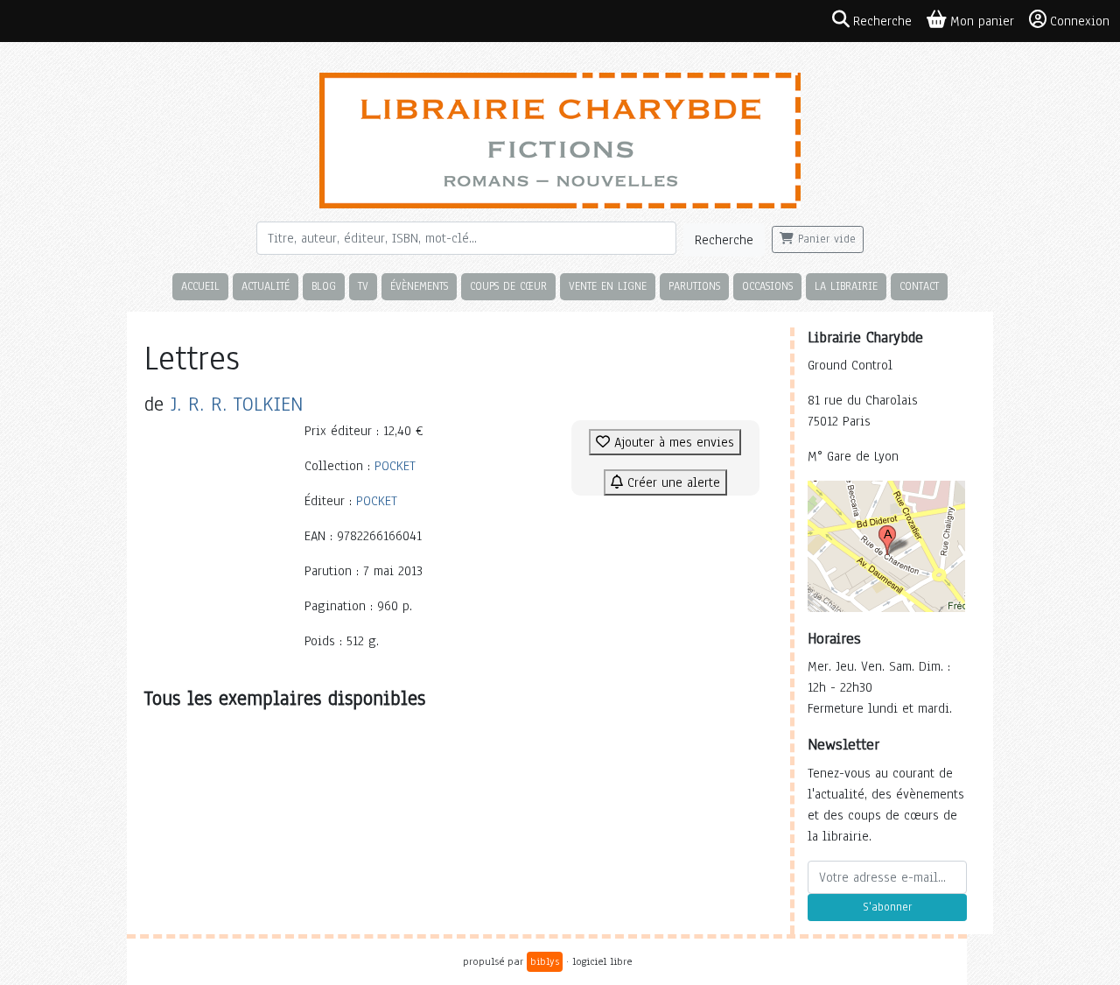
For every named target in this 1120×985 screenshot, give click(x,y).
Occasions (767, 285)
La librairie (846, 285)
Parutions (694, 285)
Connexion (1080, 21)
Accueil (200, 285)
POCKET (395, 466)
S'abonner (887, 907)
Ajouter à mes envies (672, 442)
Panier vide (825, 239)
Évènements (419, 285)
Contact (919, 285)
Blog (324, 285)
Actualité (266, 285)
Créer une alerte (671, 482)
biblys (544, 961)
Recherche (724, 240)
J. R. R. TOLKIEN (237, 404)
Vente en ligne (608, 285)
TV (363, 285)
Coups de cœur (508, 285)
